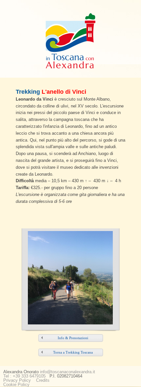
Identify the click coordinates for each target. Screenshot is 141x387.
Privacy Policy (17, 380)
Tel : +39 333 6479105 (24, 376)
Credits (43, 380)
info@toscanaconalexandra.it (67, 371)
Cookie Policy (16, 384)
